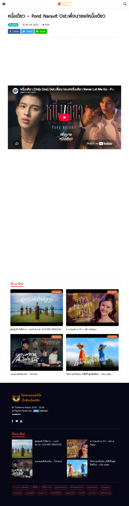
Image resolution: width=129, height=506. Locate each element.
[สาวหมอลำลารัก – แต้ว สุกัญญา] (92, 307)
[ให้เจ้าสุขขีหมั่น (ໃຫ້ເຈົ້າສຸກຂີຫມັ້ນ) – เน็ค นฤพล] (92, 352)
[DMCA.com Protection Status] (41, 410)
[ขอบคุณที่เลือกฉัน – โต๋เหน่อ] (36, 352)
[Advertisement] (64, 63)
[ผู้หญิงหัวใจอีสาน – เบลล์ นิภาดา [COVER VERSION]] (36, 307)
